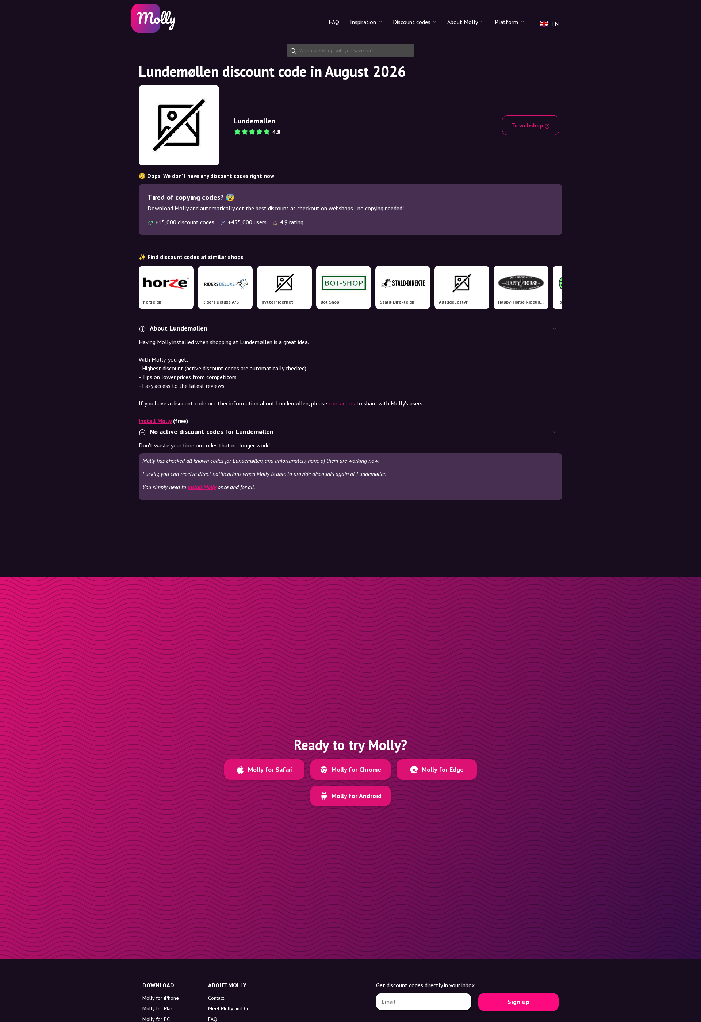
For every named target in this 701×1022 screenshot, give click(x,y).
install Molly (202, 487)
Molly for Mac (157, 1008)
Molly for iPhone (160, 998)
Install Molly (155, 420)
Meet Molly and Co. (229, 1008)
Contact (216, 998)
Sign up (518, 1002)
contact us (342, 403)
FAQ (334, 22)
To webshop (527, 125)
